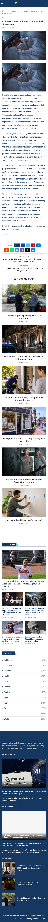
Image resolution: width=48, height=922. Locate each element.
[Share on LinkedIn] (38, 245)
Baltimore (25, 660)
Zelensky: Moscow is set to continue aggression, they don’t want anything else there (23, 836)
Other (25, 681)
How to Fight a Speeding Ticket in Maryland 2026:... (31, 899)
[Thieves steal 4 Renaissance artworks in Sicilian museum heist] (24, 339)
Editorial (18, 919)
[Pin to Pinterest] (33, 245)
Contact (45, 919)
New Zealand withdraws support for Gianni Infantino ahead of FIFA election (11, 612)
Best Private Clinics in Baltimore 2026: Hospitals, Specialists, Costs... (30, 868)
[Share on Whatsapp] (12, 250)
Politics (25, 687)
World (25, 719)
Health (25, 676)
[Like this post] (18, 245)
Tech (25, 703)
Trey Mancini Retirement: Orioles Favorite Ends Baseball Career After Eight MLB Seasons (23, 584)
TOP (25, 708)
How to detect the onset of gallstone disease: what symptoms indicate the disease (23, 844)
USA (25, 713)
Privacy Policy (32, 919)
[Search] (46, 3)
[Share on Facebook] (23, 245)
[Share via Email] (33, 250)
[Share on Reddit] (6, 250)
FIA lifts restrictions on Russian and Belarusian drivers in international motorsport (34, 612)
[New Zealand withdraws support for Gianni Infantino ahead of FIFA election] (12, 599)
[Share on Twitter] (28, 245)
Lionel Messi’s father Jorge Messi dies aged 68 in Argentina (34, 639)
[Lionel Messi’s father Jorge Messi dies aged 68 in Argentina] (35, 627)
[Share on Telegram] (17, 250)
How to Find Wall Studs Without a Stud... (24, 520)
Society (13, 11)
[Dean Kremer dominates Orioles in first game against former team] (12, 627)
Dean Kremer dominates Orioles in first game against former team (12, 639)
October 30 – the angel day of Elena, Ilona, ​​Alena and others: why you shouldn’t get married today (24, 851)
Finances (25, 671)
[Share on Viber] (22, 250)
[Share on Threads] (27, 250)
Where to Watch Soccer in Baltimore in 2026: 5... (27, 883)
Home (4, 11)
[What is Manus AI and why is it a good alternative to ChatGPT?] (24, 773)
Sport (25, 697)
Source (5, 234)
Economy (25, 665)
